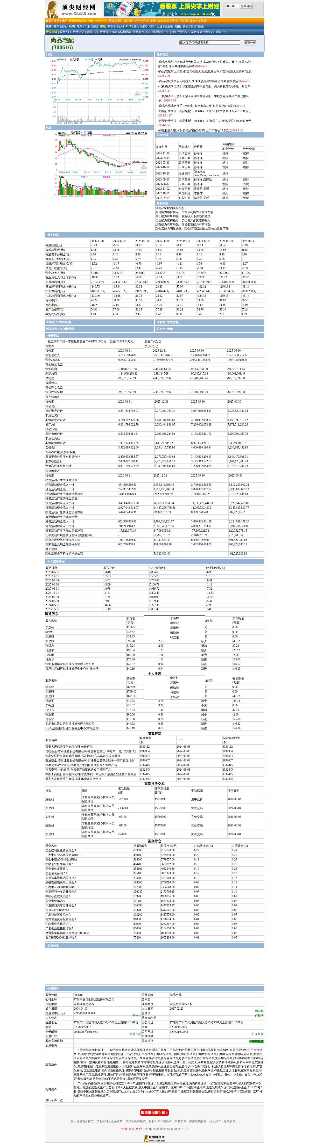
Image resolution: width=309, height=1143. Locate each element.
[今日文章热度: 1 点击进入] (154, 1114)
